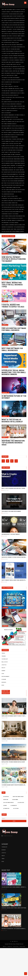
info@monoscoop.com (7, 835)
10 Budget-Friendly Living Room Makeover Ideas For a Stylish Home (13, 11)
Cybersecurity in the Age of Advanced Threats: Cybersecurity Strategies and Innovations (13, 60)
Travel (3, 653)
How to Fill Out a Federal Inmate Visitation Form (13, 106)
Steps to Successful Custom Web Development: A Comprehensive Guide (13, 130)
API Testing (16, 808)
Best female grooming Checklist (9, 123)
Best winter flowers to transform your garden (13, 132)
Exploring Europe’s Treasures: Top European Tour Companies (13, 165)
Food (3, 673)
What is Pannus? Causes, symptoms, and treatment (13, 71)
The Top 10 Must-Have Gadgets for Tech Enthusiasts (13, 189)
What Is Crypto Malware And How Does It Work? (12, 88)
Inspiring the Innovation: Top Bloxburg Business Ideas (13, 443)
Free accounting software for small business (12, 147)
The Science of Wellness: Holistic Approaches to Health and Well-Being (13, 200)
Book (3, 685)
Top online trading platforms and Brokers (11, 191)
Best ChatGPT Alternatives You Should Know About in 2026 (13, 20)
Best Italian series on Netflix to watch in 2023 (13, 134)
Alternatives (6, 808)
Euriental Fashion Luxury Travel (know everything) (13, 229)
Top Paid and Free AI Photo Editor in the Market (13, 90)
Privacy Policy (16, 946)
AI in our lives (21, 802)
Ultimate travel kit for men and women (11, 49)
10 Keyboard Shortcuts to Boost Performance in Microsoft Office (13, 40)
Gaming (3, 670)
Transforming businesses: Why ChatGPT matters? (13, 169)
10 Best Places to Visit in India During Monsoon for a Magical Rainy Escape (13, 22)
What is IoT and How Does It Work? (10, 75)
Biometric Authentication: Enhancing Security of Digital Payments (13, 178)
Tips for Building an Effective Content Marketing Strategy (13, 207)
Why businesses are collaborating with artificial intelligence (13, 66)
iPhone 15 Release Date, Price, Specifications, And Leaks (13, 97)
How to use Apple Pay (6, 99)
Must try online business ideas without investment (13, 161)
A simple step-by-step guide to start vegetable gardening (13, 145)
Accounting (6, 796)
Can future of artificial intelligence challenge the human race (13, 185)
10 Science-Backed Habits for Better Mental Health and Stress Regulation (13, 16)
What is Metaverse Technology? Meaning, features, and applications (13, 73)
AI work (5, 805)
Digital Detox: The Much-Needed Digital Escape (13, 761)
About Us (5, 946)
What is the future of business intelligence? (12, 218)
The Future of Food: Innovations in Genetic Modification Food (13, 33)
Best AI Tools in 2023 (6, 84)
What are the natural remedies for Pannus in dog (13, 220)
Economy (4, 679)
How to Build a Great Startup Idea (9, 202)
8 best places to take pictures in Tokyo (11, 152)
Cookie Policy (22, 946)
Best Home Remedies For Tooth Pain (10, 117)
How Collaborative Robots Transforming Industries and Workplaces (13, 163)
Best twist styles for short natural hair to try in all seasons (13, 183)
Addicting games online (18, 796)
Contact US (9, 946)
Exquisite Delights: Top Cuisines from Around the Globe (13, 46)
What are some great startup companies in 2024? (13, 62)
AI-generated (14, 805)
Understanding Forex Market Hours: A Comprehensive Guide (13, 176)
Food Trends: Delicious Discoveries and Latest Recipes (13, 24)
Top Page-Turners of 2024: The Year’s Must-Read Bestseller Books (13, 27)
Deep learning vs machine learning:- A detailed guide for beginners (13, 57)
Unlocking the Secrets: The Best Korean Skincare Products (13, 29)
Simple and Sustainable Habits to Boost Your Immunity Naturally (13, 9)
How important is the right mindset (10, 222)
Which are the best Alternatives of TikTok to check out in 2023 (13, 108)
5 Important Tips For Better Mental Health (12, 198)
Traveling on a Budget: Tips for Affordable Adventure (13, 68)
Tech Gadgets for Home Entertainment (11, 77)
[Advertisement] (14, 962)
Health (3, 667)
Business (4, 253)
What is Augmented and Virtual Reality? (11, 82)
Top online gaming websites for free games (12, 38)
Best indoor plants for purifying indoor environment (13, 172)
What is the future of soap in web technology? (13, 205)
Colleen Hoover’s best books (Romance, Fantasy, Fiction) (13, 231)
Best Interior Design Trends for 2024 (10, 42)
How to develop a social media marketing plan (12, 211)
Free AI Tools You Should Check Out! (10, 95)
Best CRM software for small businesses (11, 154)
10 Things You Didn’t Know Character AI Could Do (13, 53)
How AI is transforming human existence (11, 187)
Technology (4, 392)
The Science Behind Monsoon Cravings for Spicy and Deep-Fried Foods (13, 18)
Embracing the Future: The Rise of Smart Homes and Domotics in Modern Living (13, 35)
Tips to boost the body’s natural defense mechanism (13, 55)
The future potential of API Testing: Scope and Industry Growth (13, 209)
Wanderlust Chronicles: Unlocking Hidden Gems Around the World (13, 31)
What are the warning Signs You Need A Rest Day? (13, 121)
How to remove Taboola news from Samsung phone (14, 580)
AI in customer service (8, 802)
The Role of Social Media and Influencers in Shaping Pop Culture (13, 79)
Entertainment (5, 676)
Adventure (5, 799)
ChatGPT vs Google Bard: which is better (11, 64)
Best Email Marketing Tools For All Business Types (13, 128)
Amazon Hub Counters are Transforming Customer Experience (13, 158)
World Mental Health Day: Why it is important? (13, 167)
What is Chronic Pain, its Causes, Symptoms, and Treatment (13, 139)
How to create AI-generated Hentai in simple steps (13, 224)
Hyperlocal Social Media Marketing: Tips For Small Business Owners (13, 174)
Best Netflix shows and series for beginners (12, 150)
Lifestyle (4, 664)
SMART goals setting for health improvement (12, 44)
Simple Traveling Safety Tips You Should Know (12, 119)
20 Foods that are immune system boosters (12, 51)
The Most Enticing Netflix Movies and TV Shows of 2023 (13, 156)
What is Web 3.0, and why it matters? (10, 86)
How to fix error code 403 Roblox (9, 110)
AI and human (15, 799)
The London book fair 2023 (8, 194)
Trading (4, 656)
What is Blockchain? (6, 112)
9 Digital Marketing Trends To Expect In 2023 (12, 141)
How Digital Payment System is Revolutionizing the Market (14, 259)
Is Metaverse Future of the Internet (10, 213)
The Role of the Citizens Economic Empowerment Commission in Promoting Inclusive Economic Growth (13, 180)
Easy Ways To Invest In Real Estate (10, 196)
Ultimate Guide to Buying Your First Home (11, 143)
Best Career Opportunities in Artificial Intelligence (13, 101)
